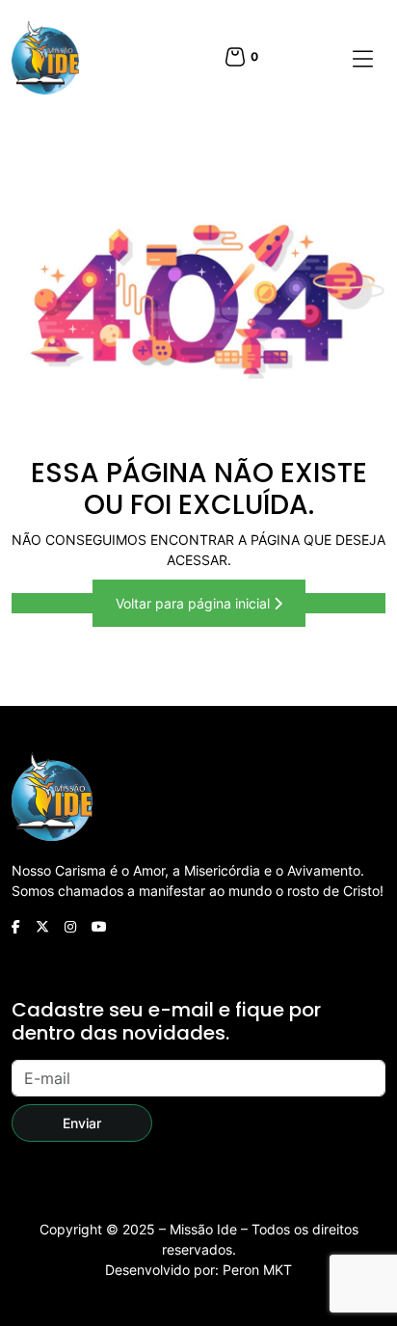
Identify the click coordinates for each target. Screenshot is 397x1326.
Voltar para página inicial (195, 603)
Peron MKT (257, 1269)
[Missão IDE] (45, 57)
